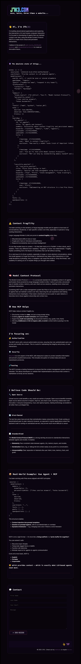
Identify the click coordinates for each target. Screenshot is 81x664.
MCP (30, 280)
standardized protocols (25, 47)
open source (29, 45)
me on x (69, 649)
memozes (58, 649)
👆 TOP (65, 644)
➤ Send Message (18, 633)
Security (12, 356)
